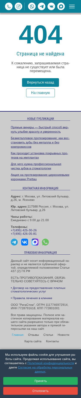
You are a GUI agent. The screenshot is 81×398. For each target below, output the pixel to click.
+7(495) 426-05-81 (24, 233)
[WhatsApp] (32, 6)
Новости (63, 334)
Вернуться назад (40, 82)
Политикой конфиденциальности (50, 363)
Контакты (52, 341)
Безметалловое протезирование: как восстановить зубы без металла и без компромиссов (40, 142)
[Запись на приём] (18, 6)
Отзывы (33, 334)
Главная (18, 334)
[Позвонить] (9, 6)
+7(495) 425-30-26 (24, 230)
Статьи (48, 334)
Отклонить (40, 391)
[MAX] (61, 6)
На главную (40, 93)
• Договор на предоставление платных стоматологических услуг (38, 289)
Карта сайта (32, 341)
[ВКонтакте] (51, 6)
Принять (40, 381)
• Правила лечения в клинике (31, 298)
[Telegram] (41, 6)
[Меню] (72, 6)
